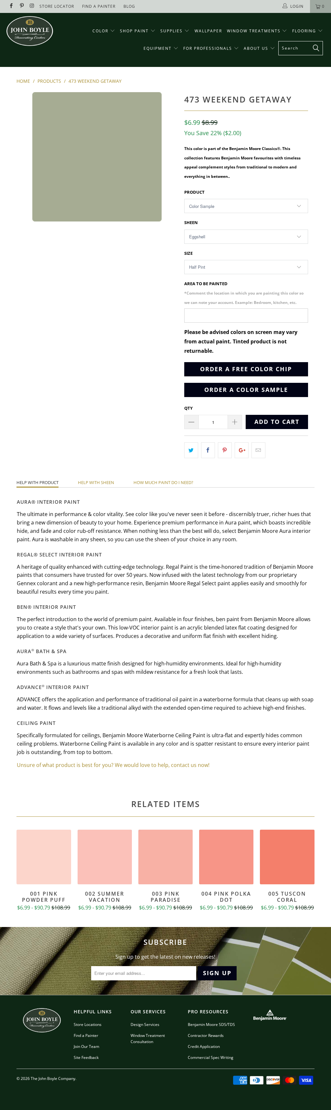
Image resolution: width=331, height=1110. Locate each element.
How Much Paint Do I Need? (163, 482)
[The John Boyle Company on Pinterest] (21, 6)
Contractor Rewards (206, 1035)
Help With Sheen (96, 482)
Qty (188, 408)
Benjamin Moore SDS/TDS (211, 1024)
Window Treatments (254, 31)
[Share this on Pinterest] (225, 450)
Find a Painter (86, 1035)
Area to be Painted (244, 293)
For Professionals (208, 48)
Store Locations (87, 1024)
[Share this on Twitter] (191, 450)
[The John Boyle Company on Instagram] (32, 6)
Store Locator (56, 6)
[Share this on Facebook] (208, 450)
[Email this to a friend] (258, 450)
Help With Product (37, 482)
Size (188, 253)
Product (194, 192)
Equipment (158, 48)
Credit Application (204, 1046)
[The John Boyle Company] (29, 31)
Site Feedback (86, 1057)
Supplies (171, 31)
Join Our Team (86, 1046)
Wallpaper (208, 31)
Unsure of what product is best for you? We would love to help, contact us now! (113, 765)
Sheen (191, 222)
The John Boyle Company (53, 1078)
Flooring (304, 31)
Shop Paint (134, 31)
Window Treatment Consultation (148, 1038)
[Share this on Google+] (242, 450)
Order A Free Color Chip (246, 369)
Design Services (145, 1024)
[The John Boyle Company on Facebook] (11, 6)
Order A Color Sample (246, 389)
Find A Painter (98, 6)
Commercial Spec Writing (210, 1057)
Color (100, 31)
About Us (257, 48)
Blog (129, 6)
